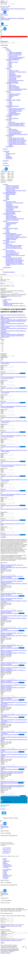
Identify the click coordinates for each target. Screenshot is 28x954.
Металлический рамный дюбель (16, 80)
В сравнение (16, 373)
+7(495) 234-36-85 (13, 8)
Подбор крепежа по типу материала (17, 141)
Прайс (4, 862)
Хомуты (10, 102)
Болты (10, 64)
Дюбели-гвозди (12, 85)
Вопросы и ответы (7, 875)
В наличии (3, 808)
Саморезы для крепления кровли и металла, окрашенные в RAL (17, 58)
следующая (3, 537)
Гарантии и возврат (7, 865)
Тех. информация (7, 869)
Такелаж (8, 91)
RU (2, 2)
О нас (6, 18)
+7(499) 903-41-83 (5, 8)
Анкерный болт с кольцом (15, 75)
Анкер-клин (11, 73)
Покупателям (6, 151)
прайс (8, 18)
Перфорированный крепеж (12, 106)
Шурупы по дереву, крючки (15, 54)
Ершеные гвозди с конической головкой (18, 134)
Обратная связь (4, 826)
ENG (6, 2)
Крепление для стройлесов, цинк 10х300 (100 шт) (12, 786)
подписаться (3, 297)
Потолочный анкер (13, 81)
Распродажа (13, 18)
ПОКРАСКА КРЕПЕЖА (9, 272)
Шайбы (10, 67)
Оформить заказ (4, 25)
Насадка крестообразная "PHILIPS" (17, 123)
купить (2, 942)
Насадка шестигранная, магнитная (17, 125)
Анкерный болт (12, 74)
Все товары (3, 806)
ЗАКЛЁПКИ (9, 115)
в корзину (4, 373)
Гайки (10, 65)
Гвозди (7, 126)
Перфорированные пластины (15, 109)
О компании (6, 165)
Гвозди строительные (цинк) (15, 131)
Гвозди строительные (14, 130)
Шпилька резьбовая (13, 62)
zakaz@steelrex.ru (21, 8)
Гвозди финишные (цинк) (15, 133)
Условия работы (7, 864)
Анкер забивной (12, 78)
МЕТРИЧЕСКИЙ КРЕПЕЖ (12, 59)
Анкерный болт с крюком (15, 76)
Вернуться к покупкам (6, 949)
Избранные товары (7, 801)
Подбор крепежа (10, 135)
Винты (10, 63)
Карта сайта (3, 837)
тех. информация (20, 18)
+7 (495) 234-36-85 (6, 847)
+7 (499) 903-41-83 (6, 851)
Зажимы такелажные (13, 95)
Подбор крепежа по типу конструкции (18, 140)
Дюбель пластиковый (14, 86)
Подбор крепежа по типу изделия (16, 139)
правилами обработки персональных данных (11, 295)
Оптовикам (6, 867)
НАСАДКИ (8, 119)
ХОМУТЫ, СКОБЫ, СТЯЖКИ (13, 100)
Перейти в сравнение (5, 952)
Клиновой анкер (12, 79)
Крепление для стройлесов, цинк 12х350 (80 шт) (12, 772)
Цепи (10, 98)
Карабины (11, 96)
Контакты (7, 19)
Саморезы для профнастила (15, 53)
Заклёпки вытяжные (13, 118)
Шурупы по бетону (13, 56)
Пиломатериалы (10, 146)
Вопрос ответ (9, 158)
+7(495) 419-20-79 (5, 10)
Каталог (2, 18)
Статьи (5, 871)
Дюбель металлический (14, 87)
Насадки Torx (12, 122)
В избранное (22, 373)
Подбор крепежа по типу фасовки (16, 142)
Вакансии (3, 19)
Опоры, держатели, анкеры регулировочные (15, 111)
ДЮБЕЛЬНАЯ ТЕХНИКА (12, 82)
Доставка (5, 148)
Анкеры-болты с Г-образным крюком (17, 71)
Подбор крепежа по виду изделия (16, 137)
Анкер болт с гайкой (13, 70)
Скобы (10, 103)
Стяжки (10, 104)
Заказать (3, 927)
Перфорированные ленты (15, 113)
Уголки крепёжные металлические (17, 108)
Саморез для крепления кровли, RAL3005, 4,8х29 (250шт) (14, 509)
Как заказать (6, 876)
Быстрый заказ (9, 373)
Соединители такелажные (15, 93)
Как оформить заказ (10, 153)
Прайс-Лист (6, 160)
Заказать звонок (4, 14)
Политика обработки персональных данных (16, 837)
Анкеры (8, 68)
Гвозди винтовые (13, 129)
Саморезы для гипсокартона (15, 52)
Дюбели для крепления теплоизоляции (18, 89)
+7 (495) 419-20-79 (6, 849)
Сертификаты (9, 157)
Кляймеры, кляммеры (14, 114)
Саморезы (8, 49)
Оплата (7, 154)
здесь (20, 910)
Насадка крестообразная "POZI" (16, 124)
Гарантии (8, 156)
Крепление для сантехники (15, 90)
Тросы (10, 97)
